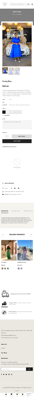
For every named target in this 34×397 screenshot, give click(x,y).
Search (3, 348)
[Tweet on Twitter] (15, 188)
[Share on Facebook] (12, 188)
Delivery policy (15, 211)
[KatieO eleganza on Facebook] (1, 374)
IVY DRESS (3, 262)
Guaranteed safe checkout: (9, 146)
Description (4, 211)
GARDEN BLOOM (21, 262)
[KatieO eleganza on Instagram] (11, 374)
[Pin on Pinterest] (19, 188)
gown (10, 99)
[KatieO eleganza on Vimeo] (9, 374)
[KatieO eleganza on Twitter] (3, 374)
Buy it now (17, 141)
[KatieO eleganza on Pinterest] (6, 374)
